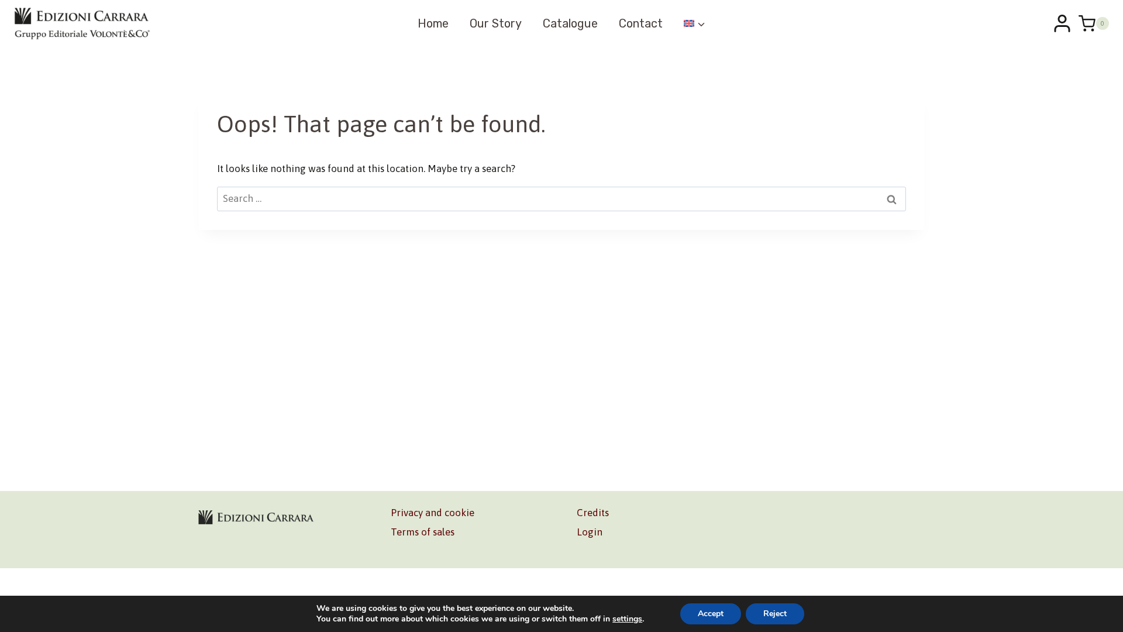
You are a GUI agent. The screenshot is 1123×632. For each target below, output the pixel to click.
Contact (641, 23)
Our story (496, 23)
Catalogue (570, 23)
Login (589, 532)
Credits (593, 512)
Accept (711, 613)
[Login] (1062, 23)
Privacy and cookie (432, 512)
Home (433, 23)
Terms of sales (422, 532)
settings (627, 619)
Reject (775, 613)
